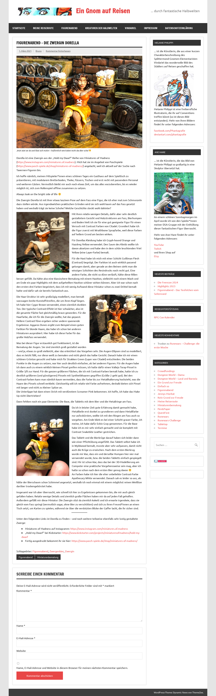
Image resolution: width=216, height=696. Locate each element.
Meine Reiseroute (43, 28)
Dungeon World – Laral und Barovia (177, 378)
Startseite (18, 28)
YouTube (159, 244)
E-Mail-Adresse (25, 638)
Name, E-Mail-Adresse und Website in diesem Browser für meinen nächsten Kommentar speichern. (72, 667)
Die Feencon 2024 (168, 282)
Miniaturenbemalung (47, 557)
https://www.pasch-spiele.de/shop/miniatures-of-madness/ (50, 165)
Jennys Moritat (166, 393)
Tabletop (162, 424)
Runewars (163, 416)
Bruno (39, 50)
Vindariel (130, 28)
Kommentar (24, 590)
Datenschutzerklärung (179, 28)
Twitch (157, 248)
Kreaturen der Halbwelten (101, 28)
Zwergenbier (56, 551)
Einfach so (163, 386)
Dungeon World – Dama (171, 374)
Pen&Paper (164, 408)
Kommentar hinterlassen (58, 50)
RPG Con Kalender (164, 317)
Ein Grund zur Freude (170, 382)
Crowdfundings (166, 370)
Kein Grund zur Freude (170, 397)
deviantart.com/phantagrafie (170, 134)
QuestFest (163, 412)
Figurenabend (69, 28)
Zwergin (69, 551)
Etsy (156, 256)
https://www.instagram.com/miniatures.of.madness (46, 161)
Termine (162, 427)
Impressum (150, 28)
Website (21, 650)
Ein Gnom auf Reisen (103, 10)
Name (20, 625)
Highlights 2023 (166, 286)
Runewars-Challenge (169, 420)
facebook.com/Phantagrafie (169, 130)
